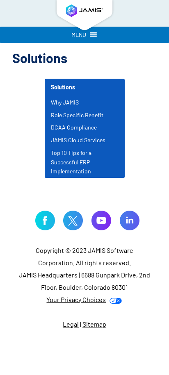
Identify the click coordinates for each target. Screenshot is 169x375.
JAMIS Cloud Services (78, 139)
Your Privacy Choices (76, 299)
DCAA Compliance (74, 127)
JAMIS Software (84, 16)
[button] (78, 35)
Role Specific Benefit (77, 114)
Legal (71, 324)
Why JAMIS (65, 102)
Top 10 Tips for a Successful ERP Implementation (71, 162)
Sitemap (94, 324)
